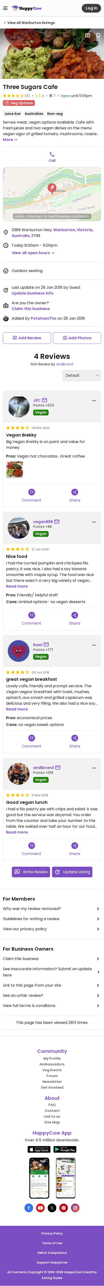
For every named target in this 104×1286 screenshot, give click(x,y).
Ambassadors (52, 1064)
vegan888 (43, 522)
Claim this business (31, 308)
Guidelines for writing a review (31, 919)
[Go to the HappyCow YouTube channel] (40, 1208)
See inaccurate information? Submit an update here (47, 972)
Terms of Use (52, 1243)
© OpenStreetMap (58, 216)
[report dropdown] (94, 401)
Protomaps (34, 216)
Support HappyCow (52, 1262)
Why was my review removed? (32, 908)
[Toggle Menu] (5, 8)
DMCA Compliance (52, 1253)
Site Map (52, 1122)
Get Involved (52, 1087)
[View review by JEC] (18, 406)
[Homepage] (27, 8)
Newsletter (52, 1081)
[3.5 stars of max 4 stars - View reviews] (13, 95)
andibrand (64, 364)
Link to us (52, 1116)
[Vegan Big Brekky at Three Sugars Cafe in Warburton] (52, 54)
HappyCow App (52, 1133)
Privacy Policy (52, 1233)
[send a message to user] (45, 400)
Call (52, 160)
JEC (37, 400)
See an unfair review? (23, 995)
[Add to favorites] (98, 35)
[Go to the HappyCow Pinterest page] (63, 1208)
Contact (52, 1110)
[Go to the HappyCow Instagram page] (75, 1208)
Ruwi (37, 645)
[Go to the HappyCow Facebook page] (28, 1208)
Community (52, 1051)
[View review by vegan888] (18, 528)
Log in (91, 8)
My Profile (52, 1058)
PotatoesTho (44, 318)
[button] (52, 188)
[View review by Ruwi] (18, 651)
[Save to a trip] (87, 35)
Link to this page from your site (32, 985)
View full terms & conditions (29, 1005)
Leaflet (19, 216)
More (8, 139)
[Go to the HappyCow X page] (52, 1208)
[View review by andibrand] (18, 773)
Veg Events (52, 1070)
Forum (52, 1075)
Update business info (32, 293)
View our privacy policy (25, 929)
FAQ (52, 1104)
